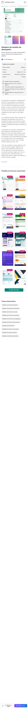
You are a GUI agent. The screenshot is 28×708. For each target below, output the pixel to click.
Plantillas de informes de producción (11, 322)
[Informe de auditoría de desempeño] (20, 277)
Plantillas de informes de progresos (10, 315)
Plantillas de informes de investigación (11, 318)
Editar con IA (21, 705)
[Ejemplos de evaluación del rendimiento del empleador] (20, 184)
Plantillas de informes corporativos (10, 329)
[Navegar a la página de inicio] (7, 2)
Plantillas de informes (22, 6)
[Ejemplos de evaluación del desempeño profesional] (20, 221)
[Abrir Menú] (25, 2)
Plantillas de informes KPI (8, 325)
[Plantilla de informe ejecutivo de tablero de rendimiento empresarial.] (20, 202)
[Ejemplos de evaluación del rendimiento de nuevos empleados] (7, 202)
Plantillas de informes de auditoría (10, 336)
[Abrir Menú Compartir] (25, 59)
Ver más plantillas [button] (14, 290)
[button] (7, 705)
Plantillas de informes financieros (10, 305)
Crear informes (13, 6)
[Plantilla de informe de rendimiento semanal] (20, 240)
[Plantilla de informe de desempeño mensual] (7, 240)
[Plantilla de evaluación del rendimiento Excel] (20, 258)
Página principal (4, 6)
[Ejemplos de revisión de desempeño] (7, 184)
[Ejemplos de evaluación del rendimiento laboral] (7, 258)
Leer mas (4, 161)
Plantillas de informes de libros (9, 332)
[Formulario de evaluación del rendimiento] (7, 221)
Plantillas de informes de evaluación (10, 308)
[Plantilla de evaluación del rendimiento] (7, 277)
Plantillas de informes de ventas (9, 311)
